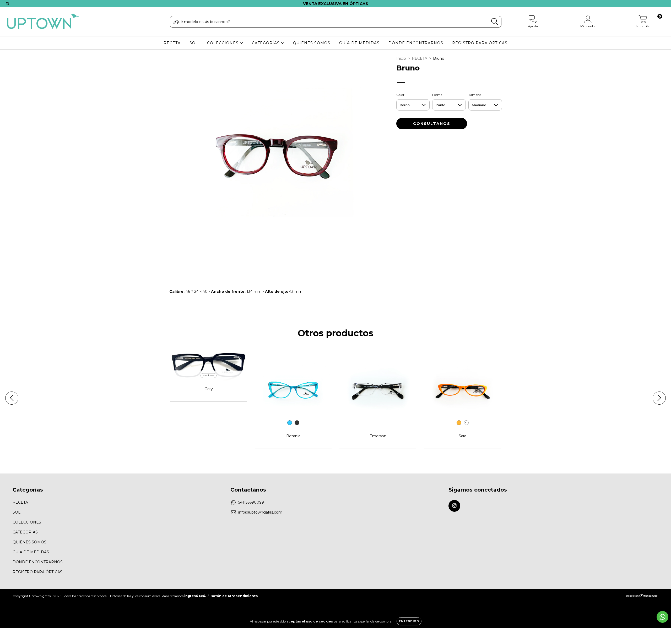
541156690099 (251, 502)
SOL (194, 43)
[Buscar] (495, 21)
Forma (437, 95)
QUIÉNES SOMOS (311, 43)
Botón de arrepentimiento (234, 596)
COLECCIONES (223, 43)
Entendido (409, 621)
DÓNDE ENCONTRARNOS (415, 43)
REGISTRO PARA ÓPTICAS (479, 43)
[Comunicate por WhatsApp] (662, 617)
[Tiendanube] (642, 596)
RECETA (172, 43)
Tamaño (474, 95)
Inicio (401, 58)
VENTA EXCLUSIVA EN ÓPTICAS (335, 3)
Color (400, 95)
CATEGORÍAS (266, 43)
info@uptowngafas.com (260, 512)
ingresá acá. (195, 596)
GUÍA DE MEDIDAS (359, 43)
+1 (466, 422)
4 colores (208, 375)
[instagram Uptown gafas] (7, 3)
